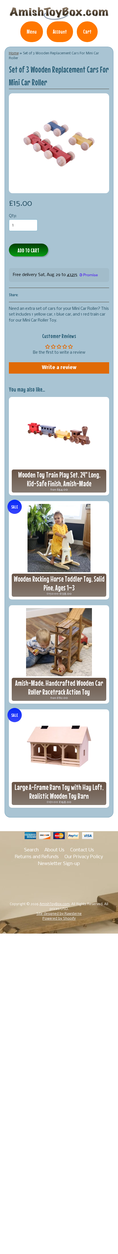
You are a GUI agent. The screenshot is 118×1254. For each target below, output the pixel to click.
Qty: (13, 216)
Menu (32, 31)
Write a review (59, 367)
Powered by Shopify (59, 919)
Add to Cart (28, 250)
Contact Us (82, 850)
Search (31, 850)
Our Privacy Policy (83, 857)
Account (60, 31)
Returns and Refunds (37, 857)
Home (14, 53)
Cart (87, 31)
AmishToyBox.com (55, 904)
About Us (54, 850)
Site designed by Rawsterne (59, 914)
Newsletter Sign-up (59, 863)
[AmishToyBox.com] (59, 17)
